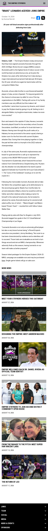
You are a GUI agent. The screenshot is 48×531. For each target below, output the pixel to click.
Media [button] (3, 519)
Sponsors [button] (5, 528)
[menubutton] (44, 3)
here (3, 260)
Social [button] (4, 515)
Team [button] (3, 511)
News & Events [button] (7, 523)
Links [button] (3, 507)
